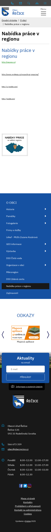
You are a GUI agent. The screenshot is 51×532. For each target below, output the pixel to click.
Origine (28, 521)
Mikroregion (12, 272)
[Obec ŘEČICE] (6, 11)
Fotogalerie (12, 223)
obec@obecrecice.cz (18, 449)
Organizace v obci (15, 265)
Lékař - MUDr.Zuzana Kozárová (22, 237)
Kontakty (27, 502)
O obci (23, 20)
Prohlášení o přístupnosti (28, 506)
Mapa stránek (28, 498)
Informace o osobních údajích (29, 386)
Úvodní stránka (9, 20)
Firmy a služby (13, 230)
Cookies (28, 513)
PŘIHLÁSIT (25, 377)
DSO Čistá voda (14, 258)
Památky (10, 216)
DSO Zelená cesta (15, 279)
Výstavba (11, 251)
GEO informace (14, 244)
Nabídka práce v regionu (18, 286)
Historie (10, 209)
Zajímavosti (12, 293)
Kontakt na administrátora (27, 510)
